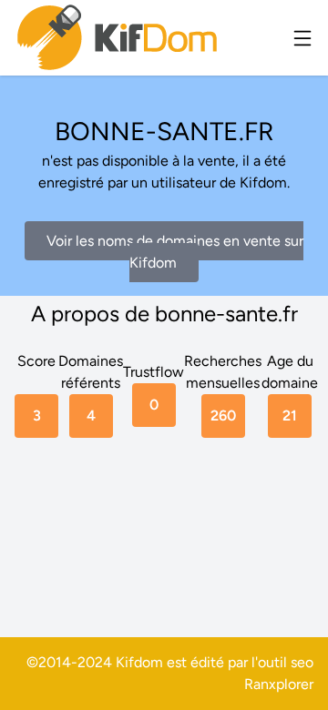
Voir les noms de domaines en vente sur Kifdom (174, 251)
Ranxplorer (278, 684)
